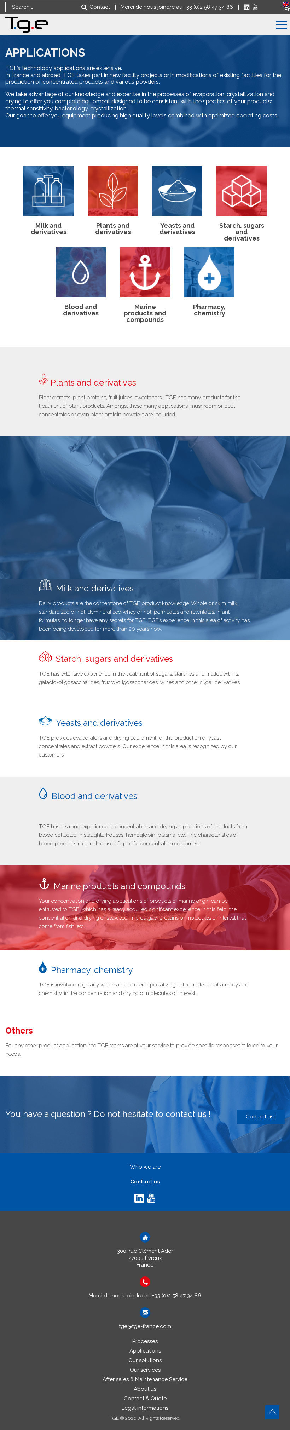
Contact (99, 7)
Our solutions (145, 1360)
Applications (145, 1351)
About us (145, 1389)
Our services (145, 1370)
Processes (145, 1341)
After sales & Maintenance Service (145, 1379)
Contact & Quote (145, 1398)
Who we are (145, 1167)
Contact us (145, 1182)
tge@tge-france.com (145, 1326)
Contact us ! (261, 1116)
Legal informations (145, 1408)
